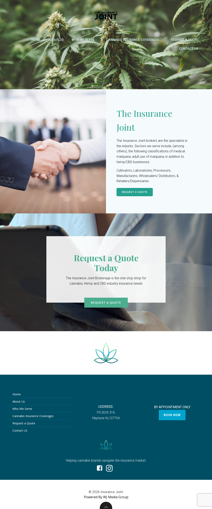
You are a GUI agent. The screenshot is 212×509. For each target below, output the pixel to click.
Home (35, 40)
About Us (56, 40)
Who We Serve (83, 40)
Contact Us (188, 49)
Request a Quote (184, 40)
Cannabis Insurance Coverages (132, 40)
